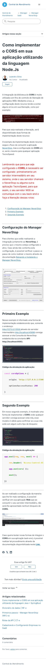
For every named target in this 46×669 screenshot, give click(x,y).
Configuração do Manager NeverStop (24, 208)
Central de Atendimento (13, 663)
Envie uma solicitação (32, 579)
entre (12, 649)
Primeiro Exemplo (15, 211)
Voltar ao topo (8, 588)
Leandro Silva (15, 76)
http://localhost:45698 (25, 332)
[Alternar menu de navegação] (39, 5)
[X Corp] (7, 552)
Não (29, 567)
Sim (16, 567)
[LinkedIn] (11, 552)
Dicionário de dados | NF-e (14, 608)
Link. (38, 544)
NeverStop (7, 148)
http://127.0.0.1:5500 (11, 329)
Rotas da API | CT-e (11, 620)
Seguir (7, 84)
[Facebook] (3, 552)
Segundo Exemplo (15, 214)
